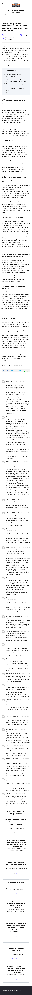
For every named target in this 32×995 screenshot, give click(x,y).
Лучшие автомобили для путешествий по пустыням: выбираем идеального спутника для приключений (16, 843)
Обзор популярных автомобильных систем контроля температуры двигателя (16, 947)
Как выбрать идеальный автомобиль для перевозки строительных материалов (16, 864)
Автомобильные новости (16, 11)
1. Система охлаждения (13, 74)
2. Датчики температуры (14, 79)
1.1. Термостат (13, 76)
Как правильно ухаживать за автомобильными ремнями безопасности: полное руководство (16, 926)
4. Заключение (11, 93)
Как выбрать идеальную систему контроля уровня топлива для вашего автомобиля (16, 904)
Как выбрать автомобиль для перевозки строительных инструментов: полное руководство (16, 969)
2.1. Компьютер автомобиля (17, 81)
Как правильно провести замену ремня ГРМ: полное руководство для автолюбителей (16, 821)
